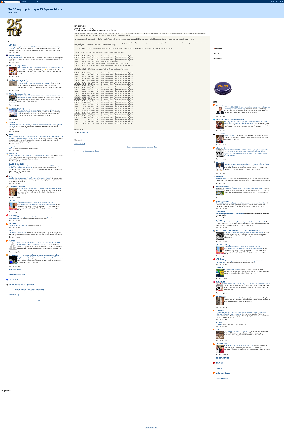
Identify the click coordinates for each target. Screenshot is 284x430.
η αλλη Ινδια (219, 324)
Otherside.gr (13, 153)
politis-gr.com (220, 211)
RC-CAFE (219, 322)
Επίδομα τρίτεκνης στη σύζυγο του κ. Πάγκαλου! (238, 345)
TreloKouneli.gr (14, 295)
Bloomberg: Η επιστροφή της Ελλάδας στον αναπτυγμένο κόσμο (243, 189)
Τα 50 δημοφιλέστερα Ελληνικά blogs (35, 9)
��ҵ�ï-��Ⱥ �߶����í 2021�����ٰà (230, 213)
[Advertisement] (87, 21)
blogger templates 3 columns (135, 428)
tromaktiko (12, 122)
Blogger (40, 301)
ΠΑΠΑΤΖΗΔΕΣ (220, 282)
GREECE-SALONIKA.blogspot (226, 187)
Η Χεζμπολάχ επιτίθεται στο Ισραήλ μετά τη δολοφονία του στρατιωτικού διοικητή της (241, 203)
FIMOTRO (12, 241)
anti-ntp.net (12, 224)
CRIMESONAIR (221, 296)
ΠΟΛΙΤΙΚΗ (219, 363)
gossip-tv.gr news (222, 378)
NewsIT (11, 135)
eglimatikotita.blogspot (224, 245)
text (10, 149)
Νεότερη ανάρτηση (133, 147)
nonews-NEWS (221, 134)
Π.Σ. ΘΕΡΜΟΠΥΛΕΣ (222, 358)
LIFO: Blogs (13, 215)
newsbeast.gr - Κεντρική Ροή (18, 80)
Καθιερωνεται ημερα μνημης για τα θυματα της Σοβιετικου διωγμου (244, 232)
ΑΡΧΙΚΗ (11, 176)
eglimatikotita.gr (14, 201)
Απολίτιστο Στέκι (221, 344)
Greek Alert (219, 268)
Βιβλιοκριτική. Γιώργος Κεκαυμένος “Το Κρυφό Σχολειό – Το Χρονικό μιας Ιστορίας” (240, 222)
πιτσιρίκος (219, 176)
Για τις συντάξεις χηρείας (16, 57)
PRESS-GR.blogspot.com (17, 66)
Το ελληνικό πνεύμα (222, 178)
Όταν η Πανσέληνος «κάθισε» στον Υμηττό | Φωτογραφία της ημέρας (29, 155)
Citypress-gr (220, 310)
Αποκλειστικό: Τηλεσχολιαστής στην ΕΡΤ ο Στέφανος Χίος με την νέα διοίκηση (247, 284)
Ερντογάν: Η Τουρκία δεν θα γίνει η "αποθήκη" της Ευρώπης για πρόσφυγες (40, 188)
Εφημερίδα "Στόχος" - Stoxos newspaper (230, 119)
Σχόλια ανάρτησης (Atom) (91, 151)
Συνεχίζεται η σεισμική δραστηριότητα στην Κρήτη (95, 30)
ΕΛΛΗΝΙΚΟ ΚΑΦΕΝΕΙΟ (16, 164)
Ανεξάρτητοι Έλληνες (223, 373)
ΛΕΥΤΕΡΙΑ (219, 105)
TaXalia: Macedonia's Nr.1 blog (19, 94)
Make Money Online (151, 428)
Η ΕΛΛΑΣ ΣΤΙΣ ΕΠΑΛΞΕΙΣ (232, 269)
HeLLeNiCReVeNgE (222, 201)
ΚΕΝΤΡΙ (218, 329)
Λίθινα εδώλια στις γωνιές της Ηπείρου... (236, 331)
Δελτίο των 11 (220, 148)
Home (155, 147)
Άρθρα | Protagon (15, 147)
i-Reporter (219, 368)
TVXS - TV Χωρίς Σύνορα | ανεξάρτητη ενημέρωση (26, 289)
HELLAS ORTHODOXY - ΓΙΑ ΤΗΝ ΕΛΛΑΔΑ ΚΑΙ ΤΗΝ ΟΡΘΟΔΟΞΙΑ (238, 230)
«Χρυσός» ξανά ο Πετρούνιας (18, 232)
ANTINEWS (12, 45)
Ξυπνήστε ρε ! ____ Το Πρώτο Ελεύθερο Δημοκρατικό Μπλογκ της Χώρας (34, 255)
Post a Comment (79, 144)
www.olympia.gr (14, 55)
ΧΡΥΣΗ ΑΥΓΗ (13, 279)
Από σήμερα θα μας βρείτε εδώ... (18, 225)
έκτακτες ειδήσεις (85, 132)
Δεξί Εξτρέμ (220, 162)
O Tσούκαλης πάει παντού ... (233, 298)
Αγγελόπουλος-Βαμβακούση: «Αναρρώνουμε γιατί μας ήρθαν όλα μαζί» (30, 178)
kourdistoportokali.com (17, 274)
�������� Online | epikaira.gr (21, 284)
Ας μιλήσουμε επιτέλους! (17, 187)
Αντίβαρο (219, 220)
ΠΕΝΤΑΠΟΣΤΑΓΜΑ (15, 269)
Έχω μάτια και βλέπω (16, 108)
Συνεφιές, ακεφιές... (230, 135)
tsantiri (11, 230)
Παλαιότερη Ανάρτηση (146, 147)
